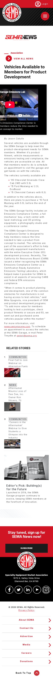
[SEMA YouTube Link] (36, 590)
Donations (26, 661)
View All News (23, 58)
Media (26, 644)
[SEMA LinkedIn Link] (26, 590)
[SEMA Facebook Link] (8, 590)
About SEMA (26, 620)
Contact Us (26, 628)
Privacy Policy (27, 610)
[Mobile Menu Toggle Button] (45, 16)
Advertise (26, 636)
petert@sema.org (27, 335)
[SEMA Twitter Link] (17, 590)
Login (44, 3)
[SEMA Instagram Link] (45, 590)
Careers (26, 653)
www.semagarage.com (17, 326)
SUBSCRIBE (26, 548)
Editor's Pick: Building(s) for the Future (24, 487)
